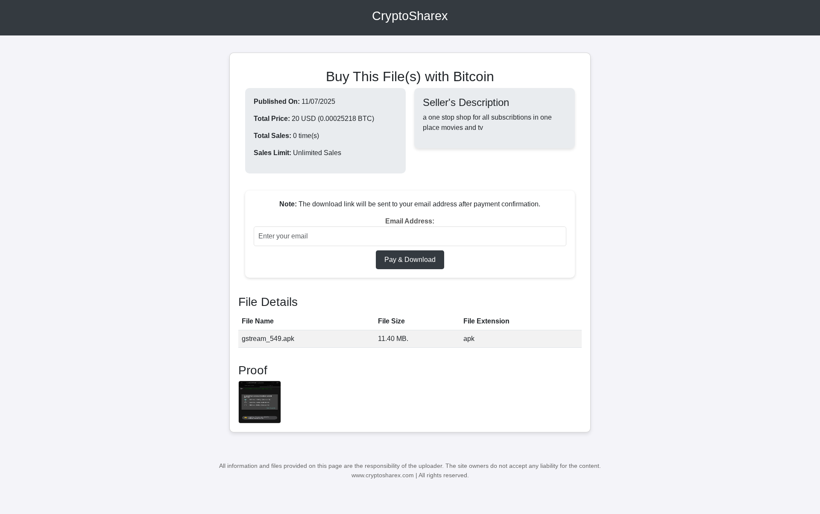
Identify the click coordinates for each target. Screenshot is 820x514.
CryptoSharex (410, 16)
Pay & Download (410, 259)
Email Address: (409, 221)
